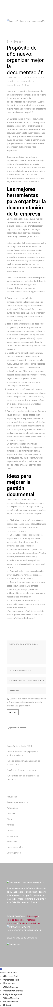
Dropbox (11, 298)
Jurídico (10, 824)
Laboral (10, 830)
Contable (11, 813)
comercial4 (25, 81)
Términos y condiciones (29, 923)
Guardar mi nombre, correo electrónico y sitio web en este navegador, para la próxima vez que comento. (26, 702)
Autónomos (12, 808)
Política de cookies (15, 919)
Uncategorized (14, 852)
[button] (1, 969)
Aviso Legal (32, 916)
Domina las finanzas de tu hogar (22, 770)
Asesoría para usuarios (17, 802)
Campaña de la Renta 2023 (19, 746)
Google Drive (13, 353)
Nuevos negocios (15, 847)
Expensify (12, 411)
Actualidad (12, 796)
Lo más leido (12, 836)
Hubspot (11, 389)
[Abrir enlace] (8, 909)
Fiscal (9, 819)
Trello (10, 323)
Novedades (12, 841)
